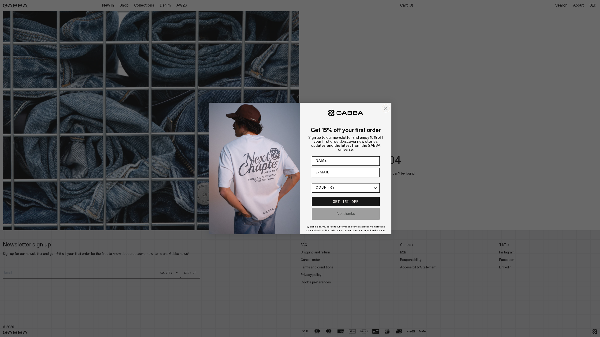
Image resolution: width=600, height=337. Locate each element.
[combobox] (344, 187)
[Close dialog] (386, 108)
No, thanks (346, 214)
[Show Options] (375, 187)
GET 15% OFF (346, 201)
